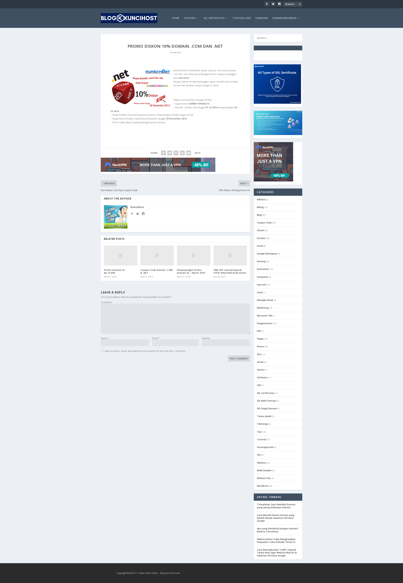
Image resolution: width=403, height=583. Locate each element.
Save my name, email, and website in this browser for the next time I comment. (145, 350)
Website (206, 338)
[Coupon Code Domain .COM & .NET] (157, 255)
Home (175, 18)
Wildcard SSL (264, 478)
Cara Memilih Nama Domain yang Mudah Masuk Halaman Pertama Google (275, 518)
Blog (259, 214)
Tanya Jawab (264, 416)
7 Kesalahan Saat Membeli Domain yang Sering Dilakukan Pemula (276, 506)
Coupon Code (242, 18)
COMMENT (106, 302)
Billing (260, 207)
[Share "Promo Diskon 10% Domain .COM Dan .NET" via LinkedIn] (182, 153)
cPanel (260, 230)
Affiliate (261, 199)
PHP (259, 331)
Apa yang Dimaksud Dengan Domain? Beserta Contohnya (277, 530)
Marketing (262, 307)
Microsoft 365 (264, 315)
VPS (259, 454)
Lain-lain (262, 284)
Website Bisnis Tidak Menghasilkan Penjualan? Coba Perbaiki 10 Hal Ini (276, 541)
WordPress (262, 485)
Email (155, 338)
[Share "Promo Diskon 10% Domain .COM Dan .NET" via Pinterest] (176, 153)
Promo (260, 346)
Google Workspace (267, 253)
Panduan (261, 18)
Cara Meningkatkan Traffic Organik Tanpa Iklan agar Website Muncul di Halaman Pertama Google (277, 552)
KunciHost (184, 77)
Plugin (260, 338)
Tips (259, 431)
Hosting (190, 18)
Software (262, 377)
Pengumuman (264, 323)
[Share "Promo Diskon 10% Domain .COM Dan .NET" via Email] (188, 153)
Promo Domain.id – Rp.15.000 (115, 271)
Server (260, 362)
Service (260, 369)
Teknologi (262, 423)
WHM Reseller (264, 470)
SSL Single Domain (267, 408)
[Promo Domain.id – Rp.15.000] (120, 255)
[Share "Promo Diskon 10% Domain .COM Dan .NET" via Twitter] (170, 153)
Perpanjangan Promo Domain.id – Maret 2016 (191, 271)
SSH (259, 385)
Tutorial (261, 439)
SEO (259, 354)
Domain (261, 238)
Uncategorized (265, 447)
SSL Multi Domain (266, 400)
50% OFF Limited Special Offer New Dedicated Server (229, 271)
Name (105, 338)
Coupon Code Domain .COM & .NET (156, 271)
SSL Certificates (214, 18)
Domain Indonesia (284, 18)
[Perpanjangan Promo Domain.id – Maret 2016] (193, 255)
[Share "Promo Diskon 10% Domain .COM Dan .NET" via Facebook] (163, 153)
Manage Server (265, 300)
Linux (260, 292)
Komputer (262, 276)
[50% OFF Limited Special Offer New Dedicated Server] (230, 255)
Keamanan (263, 269)
